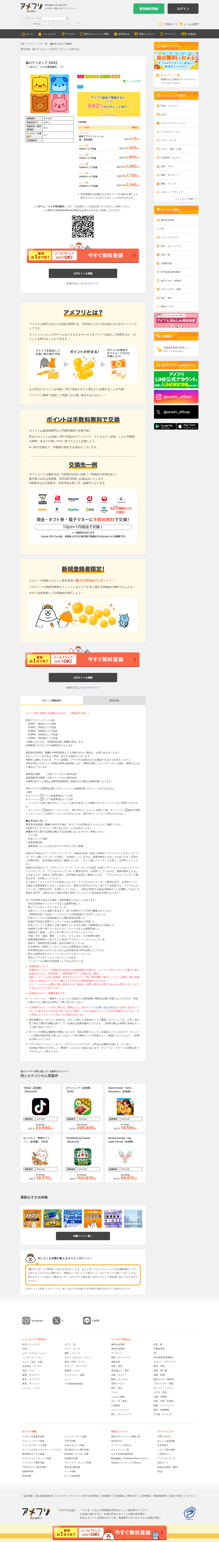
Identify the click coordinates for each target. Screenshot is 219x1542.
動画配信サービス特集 (33, 1453)
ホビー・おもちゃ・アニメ (78, 1357)
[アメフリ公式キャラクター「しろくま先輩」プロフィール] (93, 1219)
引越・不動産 (160, 1396)
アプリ (78, 24)
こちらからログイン (89, 283)
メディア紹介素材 (166, 1449)
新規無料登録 (149, 8)
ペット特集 (70, 1471)
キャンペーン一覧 (120, 1449)
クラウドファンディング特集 (36, 1458)
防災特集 (26, 1475)
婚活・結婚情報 (161, 1409)
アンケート (170, 34)
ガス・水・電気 (119, 1401)
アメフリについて (166, 1458)
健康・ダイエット (170, 174)
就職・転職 (159, 1374)
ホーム (29, 34)
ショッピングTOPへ (185, 199)
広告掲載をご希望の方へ (126, 1495)
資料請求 (115, 1361)
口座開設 (115, 1405)
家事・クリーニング (163, 1405)
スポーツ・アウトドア (172, 192)
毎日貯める (124, 34)
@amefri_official (177, 412)
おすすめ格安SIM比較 (122, 1453)
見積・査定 (116, 1366)
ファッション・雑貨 (75, 1374)
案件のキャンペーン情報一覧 (125, 1436)
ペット (68, 1379)
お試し (164, 114)
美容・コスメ (167, 166)
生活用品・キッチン (171, 157)
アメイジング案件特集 (33, 1462)
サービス (70, 34)
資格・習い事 (160, 1370)
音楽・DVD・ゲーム (75, 1361)
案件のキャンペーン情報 (96, 34)
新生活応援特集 (72, 1467)
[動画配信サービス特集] (113, 1219)
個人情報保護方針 (45, 1495)
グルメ (114, 1392)
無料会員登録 (167, 220)
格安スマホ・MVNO (171, 280)
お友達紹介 (163, 1445)
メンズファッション (171, 131)
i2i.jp (159, 1471)
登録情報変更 (160, 1495)
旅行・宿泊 (166, 297)
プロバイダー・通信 (171, 289)
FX (162, 228)
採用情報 (145, 1495)
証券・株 (165, 254)
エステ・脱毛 (160, 1392)
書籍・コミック (168, 183)
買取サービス (167, 306)
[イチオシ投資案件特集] (32, 1219)
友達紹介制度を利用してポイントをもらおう (176, 349)
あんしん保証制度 (166, 1440)
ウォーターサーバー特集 (34, 1445)
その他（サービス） (163, 1414)
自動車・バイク (72, 1370)
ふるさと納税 (118, 1396)
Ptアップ (105, 76)
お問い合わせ (164, 1436)
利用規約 (106, 1495)
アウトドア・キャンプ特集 (78, 1462)
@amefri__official (177, 397)
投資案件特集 (71, 1458)
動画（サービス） (120, 1379)
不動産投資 (166, 263)
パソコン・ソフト (31, 1388)
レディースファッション (173, 123)
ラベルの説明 (133, 81)
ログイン (183, 8)
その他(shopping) (74, 1383)
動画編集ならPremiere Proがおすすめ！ (131, 1458)
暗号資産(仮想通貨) (170, 271)
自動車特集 (27, 1471)
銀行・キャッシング (171, 246)
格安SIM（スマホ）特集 (77, 1453)
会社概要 (28, 1495)
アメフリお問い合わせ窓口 (101, 1007)
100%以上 (37, 24)
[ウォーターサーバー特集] (73, 1219)
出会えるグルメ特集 (75, 1445)
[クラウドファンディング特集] (133, 1219)
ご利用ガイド (170, 24)
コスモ (67, 24)
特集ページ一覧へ (83, 1235)
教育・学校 (159, 1366)
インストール (53, 24)
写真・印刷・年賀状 (163, 1401)
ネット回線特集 (72, 1475)
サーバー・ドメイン (163, 1388)
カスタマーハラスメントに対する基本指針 (78, 1495)
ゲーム (25, 24)
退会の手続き (176, 1495)
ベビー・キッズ (168, 140)
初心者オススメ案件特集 (77, 1449)
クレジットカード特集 (33, 1440)
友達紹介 (192, 34)
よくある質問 (191, 24)
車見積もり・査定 (120, 1370)
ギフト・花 (70, 1344)
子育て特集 (70, 1440)
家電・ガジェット (31, 1383)
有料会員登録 (118, 1348)
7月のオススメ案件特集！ (35, 1467)
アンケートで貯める (121, 1445)
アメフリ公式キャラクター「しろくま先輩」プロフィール (42, 1449)
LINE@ (96, 1320)
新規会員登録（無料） (168, 1467)
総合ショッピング (170, 105)
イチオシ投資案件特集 (33, 1436)
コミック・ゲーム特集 (76, 1436)
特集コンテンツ (147, 34)
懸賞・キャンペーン (121, 1357)
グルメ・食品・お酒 (171, 149)
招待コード (163, 1462)
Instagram (37, 1320)
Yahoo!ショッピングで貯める (126, 1462)
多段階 (116, 76)
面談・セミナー (119, 1374)
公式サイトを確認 (83, 273)
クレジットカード (170, 237)
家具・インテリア (31, 1379)
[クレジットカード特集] (52, 1219)
